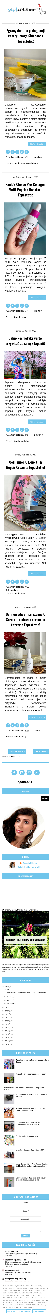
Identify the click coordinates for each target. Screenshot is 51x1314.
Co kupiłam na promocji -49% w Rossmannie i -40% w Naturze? (28, 1123)
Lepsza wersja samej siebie (16, 1260)
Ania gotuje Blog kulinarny (15, 1279)
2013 (7, 1044)
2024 (7, 1007)
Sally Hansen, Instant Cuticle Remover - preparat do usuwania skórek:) (31, 1179)
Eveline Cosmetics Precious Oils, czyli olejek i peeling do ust (30, 1110)
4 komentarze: (37, 434)
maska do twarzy (32, 163)
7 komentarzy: (37, 156)
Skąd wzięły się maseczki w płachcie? (18, 1272)
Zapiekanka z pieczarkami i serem (17, 1281)
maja (9, 989)
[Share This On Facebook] (8, 151)
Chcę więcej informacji (18, 1311)
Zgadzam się (39, 1311)
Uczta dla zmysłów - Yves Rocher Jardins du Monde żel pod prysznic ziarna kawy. (31, 1165)
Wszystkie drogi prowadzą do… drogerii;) (31, 1074)
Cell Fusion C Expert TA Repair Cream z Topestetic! (25, 464)
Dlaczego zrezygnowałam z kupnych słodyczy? (21, 1253)
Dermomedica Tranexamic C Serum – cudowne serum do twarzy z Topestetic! (25, 619)
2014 (7, 1041)
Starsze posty (41, 751)
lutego (9, 1000)
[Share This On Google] (27, 151)
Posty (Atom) (16, 756)
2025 (7, 987)
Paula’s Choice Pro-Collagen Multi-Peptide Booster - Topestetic (25, 189)
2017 (7, 1031)
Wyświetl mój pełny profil (29, 867)
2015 (7, 1038)
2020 (7, 1021)
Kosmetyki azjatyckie (21, 440)
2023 (7, 1011)
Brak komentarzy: (12, 590)
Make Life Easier (12, 1251)
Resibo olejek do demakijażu (27, 1136)
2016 (7, 1034)
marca (9, 997)
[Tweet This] (12, 151)
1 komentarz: (37, 310)
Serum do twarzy (20, 317)
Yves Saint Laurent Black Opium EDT (30, 1150)
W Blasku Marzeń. (12, 1270)
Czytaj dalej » (37, 144)
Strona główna (17, 751)
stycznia (10, 1003)
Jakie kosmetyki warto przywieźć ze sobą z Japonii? (25, 340)
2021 (7, 1017)
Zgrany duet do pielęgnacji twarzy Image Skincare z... (26, 992)
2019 (7, 1024)
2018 (7, 1028)
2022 (7, 1014)
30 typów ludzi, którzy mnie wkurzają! (20, 910)
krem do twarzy (19, 163)
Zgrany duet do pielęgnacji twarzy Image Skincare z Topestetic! (26, 36)
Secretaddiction (30, 863)
